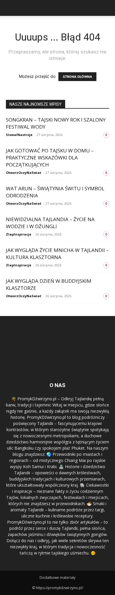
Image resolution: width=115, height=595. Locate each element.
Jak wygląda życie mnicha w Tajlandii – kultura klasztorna (57, 253)
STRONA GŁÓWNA (77, 77)
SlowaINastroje (19, 134)
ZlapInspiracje (18, 234)
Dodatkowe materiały (57, 577)
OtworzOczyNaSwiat (23, 172)
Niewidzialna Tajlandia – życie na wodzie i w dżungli (50, 223)
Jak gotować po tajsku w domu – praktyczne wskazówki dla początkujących (50, 157)
